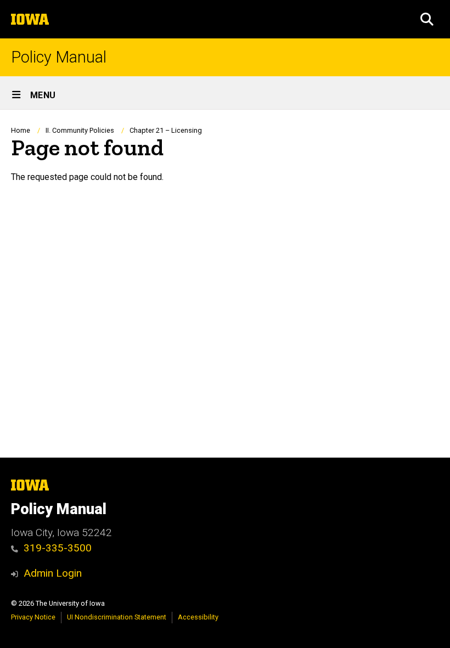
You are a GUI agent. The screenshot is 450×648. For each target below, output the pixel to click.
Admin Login (53, 573)
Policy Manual (58, 57)
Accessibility (198, 617)
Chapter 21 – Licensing (166, 130)
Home (20, 130)
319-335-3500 (58, 548)
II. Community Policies (80, 130)
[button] (427, 19)
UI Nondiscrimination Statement (116, 617)
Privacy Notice (33, 617)
